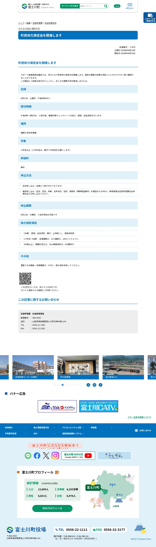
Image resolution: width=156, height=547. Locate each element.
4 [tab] (66, 385)
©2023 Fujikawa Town (141, 538)
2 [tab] (59, 385)
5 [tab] (70, 385)
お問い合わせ (145, 430)
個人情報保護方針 (41, 427)
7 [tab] (77, 385)
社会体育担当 (50, 23)
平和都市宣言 (11, 433)
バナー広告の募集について (139, 417)
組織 (28, 23)
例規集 (94, 427)
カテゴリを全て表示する (29, 28)
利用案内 (9, 427)
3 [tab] (63, 385)
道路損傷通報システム (72, 433)
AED (35, 433)
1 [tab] (55, 385)
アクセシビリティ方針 (71, 427)
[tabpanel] (78, 367)
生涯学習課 (37, 23)
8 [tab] (81, 385)
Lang (117, 6)
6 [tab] (74, 385)
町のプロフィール (52, 508)
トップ (21, 23)
